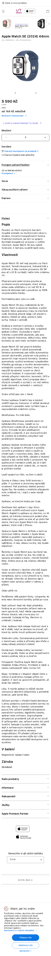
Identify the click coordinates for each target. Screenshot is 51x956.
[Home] (19, 11)
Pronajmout (7, 173)
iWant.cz (29, 880)
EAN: (17, 40)
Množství (6, 130)
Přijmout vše (26, 938)
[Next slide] (48, 23)
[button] (3, 11)
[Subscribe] (41, 859)
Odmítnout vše (25, 945)
